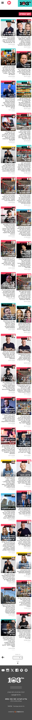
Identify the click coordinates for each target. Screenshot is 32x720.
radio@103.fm (16, 695)
